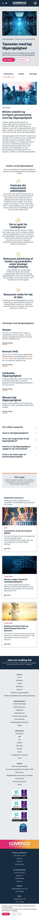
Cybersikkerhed (19, 713)
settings (15, 910)
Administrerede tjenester (19, 766)
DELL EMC (19, 746)
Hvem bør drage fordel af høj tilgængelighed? (15, 440)
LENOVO (19, 743)
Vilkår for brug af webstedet (19, 692)
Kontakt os (22, 60)
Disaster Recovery (19, 707)
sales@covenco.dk (19, 899)
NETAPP (19, 749)
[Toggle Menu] (35, 3)
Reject (14, 914)
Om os (20, 677)
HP (19, 740)
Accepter (6, 914)
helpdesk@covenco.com (19, 888)
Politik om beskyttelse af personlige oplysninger (19, 695)
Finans (19, 784)
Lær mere (7, 548)
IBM (19, 736)
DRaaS (11, 358)
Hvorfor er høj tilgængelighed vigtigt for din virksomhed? (16, 447)
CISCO (19, 752)
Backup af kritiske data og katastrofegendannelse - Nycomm (16, 628)
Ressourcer (19, 686)
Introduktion (8, 74)
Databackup (19, 710)
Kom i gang (7, 60)
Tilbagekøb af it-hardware (19, 755)
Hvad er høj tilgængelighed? (15, 433)
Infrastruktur (19, 733)
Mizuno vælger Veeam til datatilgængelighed (15, 580)
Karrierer (19, 689)
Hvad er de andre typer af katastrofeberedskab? (14, 455)
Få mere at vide (7, 343)
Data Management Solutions (20, 722)
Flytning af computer (19, 781)
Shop (19, 758)
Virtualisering (19, 778)
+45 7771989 (19, 891)
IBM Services (19, 772)
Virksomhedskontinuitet (19, 716)
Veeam (19, 725)
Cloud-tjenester (19, 719)
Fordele (21, 74)
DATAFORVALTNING (19, 704)
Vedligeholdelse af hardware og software (19, 775)
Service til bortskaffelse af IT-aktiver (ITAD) (19, 769)
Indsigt (19, 683)
